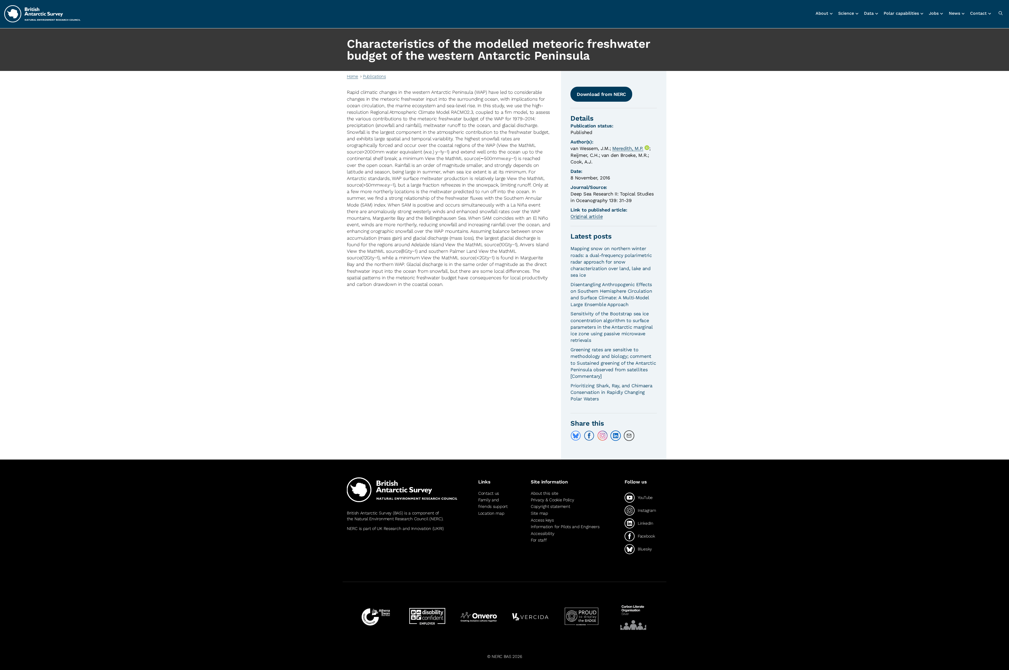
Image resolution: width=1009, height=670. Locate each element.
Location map (491, 513)
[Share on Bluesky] (575, 435)
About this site (544, 493)
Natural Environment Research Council (391, 518)
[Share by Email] (629, 435)
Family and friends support (493, 503)
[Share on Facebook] (589, 435)
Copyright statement (550, 506)
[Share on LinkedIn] (615, 435)
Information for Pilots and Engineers (565, 526)
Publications (374, 76)
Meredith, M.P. (627, 148)
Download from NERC (601, 94)
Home (352, 76)
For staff (539, 540)
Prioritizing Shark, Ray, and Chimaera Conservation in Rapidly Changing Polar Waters (611, 392)
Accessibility (542, 533)
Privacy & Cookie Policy (552, 499)
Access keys (542, 520)
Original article (586, 216)
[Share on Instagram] (602, 435)
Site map (539, 513)
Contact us (488, 493)
